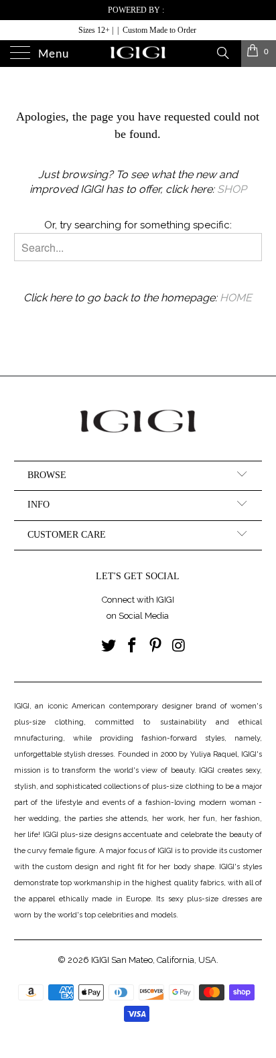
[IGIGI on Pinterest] (155, 646)
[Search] (222, 52)
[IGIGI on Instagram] (179, 646)
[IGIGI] (138, 53)
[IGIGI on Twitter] (109, 646)
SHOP (232, 189)
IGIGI (100, 960)
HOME (236, 297)
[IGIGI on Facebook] (133, 646)
